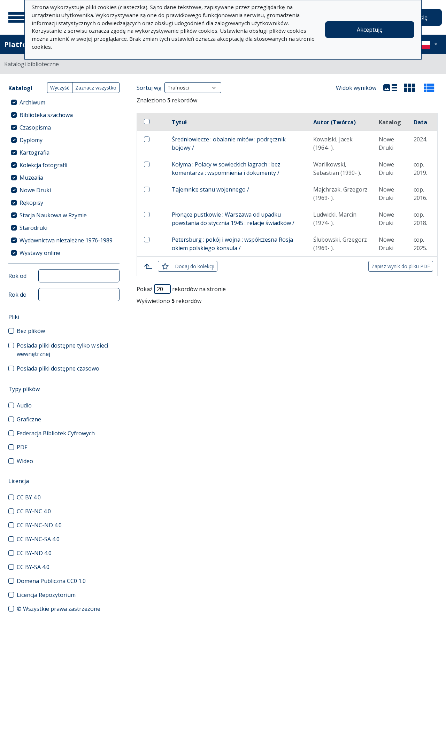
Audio (24, 405)
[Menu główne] (17, 17)
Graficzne (29, 419)
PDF (22, 447)
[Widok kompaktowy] (409, 87)
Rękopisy (31, 203)
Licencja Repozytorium (46, 595)
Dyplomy (31, 140)
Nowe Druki (35, 190)
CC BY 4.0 (29, 497)
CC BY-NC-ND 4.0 (39, 525)
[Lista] (390, 87)
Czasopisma (35, 127)
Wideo (25, 461)
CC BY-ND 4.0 (34, 553)
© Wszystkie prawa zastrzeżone (58, 609)
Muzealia (31, 177)
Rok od (17, 276)
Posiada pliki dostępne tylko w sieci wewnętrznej (62, 350)
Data (420, 122)
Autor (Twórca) (334, 122)
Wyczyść (59, 87)
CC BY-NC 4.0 (34, 511)
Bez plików (31, 331)
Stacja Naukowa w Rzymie (53, 215)
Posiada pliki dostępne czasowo (58, 368)
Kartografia (34, 152)
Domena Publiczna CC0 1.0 (51, 581)
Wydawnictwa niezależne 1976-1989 (66, 240)
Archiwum (32, 102)
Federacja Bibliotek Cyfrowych (56, 433)
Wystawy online (40, 253)
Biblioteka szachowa (46, 115)
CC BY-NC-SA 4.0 (38, 539)
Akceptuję (370, 29)
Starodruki (33, 228)
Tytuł (179, 122)
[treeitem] (64, 102)
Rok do (17, 294)
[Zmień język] (427, 45)
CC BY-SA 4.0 (33, 567)
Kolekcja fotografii (43, 165)
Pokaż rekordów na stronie (181, 289)
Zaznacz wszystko (95, 87)
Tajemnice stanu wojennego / (210, 189)
